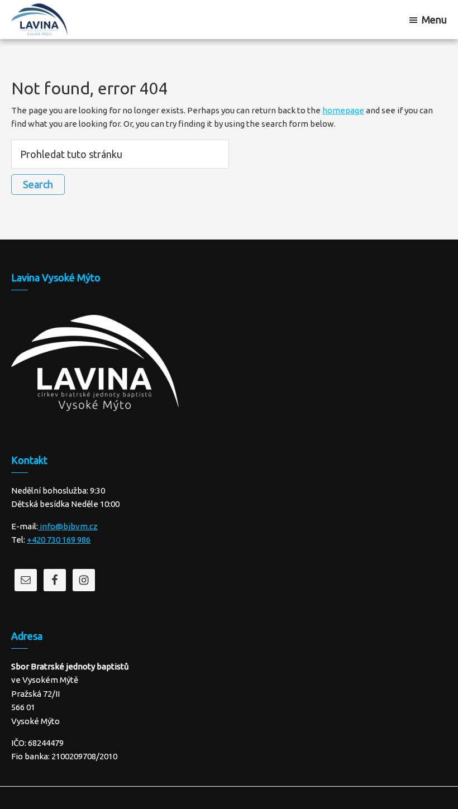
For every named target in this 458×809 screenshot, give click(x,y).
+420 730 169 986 (58, 539)
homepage (343, 110)
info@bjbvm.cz (68, 526)
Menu (434, 19)
